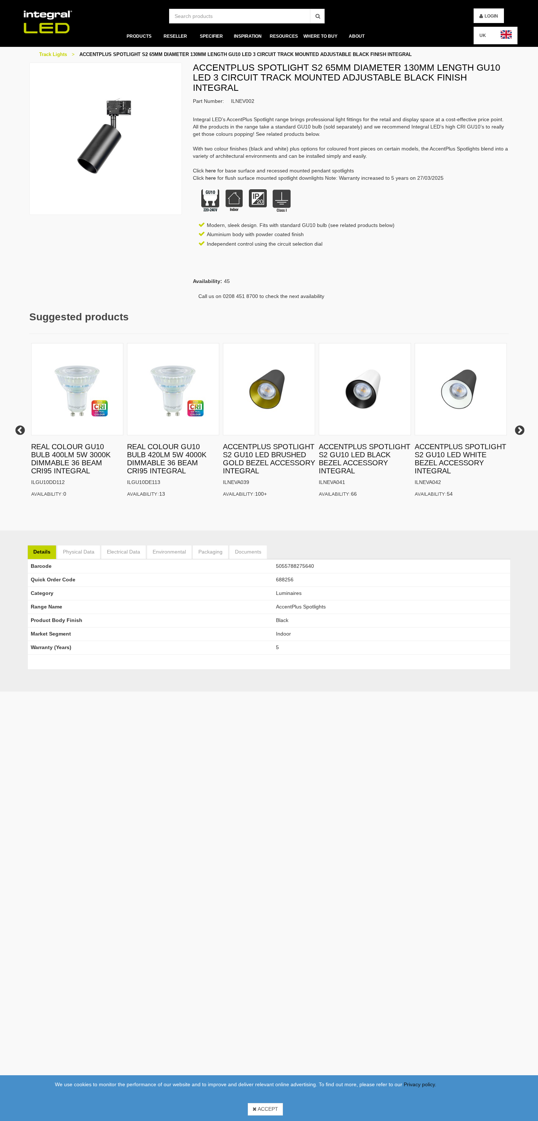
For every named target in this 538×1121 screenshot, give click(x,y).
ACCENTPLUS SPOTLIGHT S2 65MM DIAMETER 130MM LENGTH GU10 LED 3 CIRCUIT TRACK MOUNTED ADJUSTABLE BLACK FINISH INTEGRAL (245, 54)
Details (42, 552)
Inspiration (248, 36)
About (357, 36)
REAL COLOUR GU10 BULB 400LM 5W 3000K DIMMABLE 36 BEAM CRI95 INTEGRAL (71, 459)
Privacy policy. (420, 1084)
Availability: (47, 494)
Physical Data (78, 552)
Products (138, 36)
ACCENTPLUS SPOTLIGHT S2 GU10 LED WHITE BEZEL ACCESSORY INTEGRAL (460, 459)
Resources (284, 36)
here (210, 171)
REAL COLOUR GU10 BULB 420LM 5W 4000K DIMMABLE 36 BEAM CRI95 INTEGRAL (166, 459)
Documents (248, 552)
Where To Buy (320, 36)
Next (518, 428)
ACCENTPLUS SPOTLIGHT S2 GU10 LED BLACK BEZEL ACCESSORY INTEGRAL (364, 459)
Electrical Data (123, 552)
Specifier (211, 36)
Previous (18, 428)
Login (491, 16)
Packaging (210, 552)
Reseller (175, 36)
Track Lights (53, 54)
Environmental (169, 552)
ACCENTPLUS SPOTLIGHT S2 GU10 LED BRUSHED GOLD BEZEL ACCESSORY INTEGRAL (269, 459)
